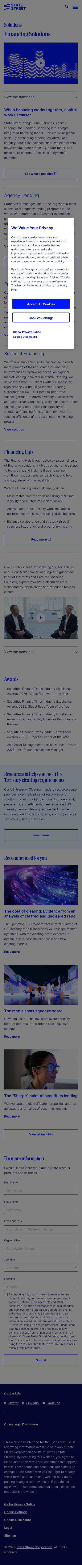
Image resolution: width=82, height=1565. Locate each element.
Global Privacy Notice (27, 331)
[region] (41, 283)
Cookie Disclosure (25, 336)
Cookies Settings (41, 318)
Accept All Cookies (41, 304)
